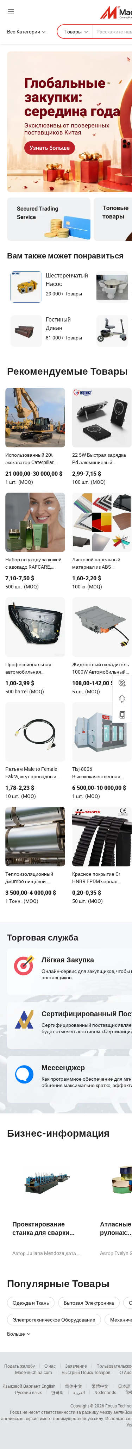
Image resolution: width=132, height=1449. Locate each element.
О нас (50, 1366)
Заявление (76, 1366)
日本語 (124, 1386)
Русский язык (28, 1392)
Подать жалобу (19, 1366)
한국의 (57, 1392)
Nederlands (105, 1392)
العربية (79, 1392)
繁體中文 (100, 1386)
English (49, 1386)
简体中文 (73, 1386)
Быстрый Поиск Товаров (86, 1372)
